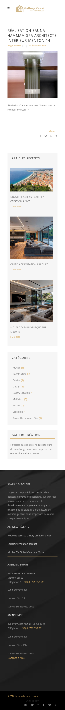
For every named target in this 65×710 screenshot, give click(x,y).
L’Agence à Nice (16, 657)
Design (16, 386)
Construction (19, 373)
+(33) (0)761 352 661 (33, 582)
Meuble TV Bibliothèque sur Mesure (27, 552)
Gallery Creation (21, 392)
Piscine (16, 405)
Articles (16, 367)
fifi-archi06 (15, 45)
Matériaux (18, 399)
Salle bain (18, 411)
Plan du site (32, 700)
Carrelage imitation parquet (29, 264)
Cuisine (16, 380)
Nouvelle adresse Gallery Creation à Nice (30, 535)
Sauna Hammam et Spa (25, 418)
